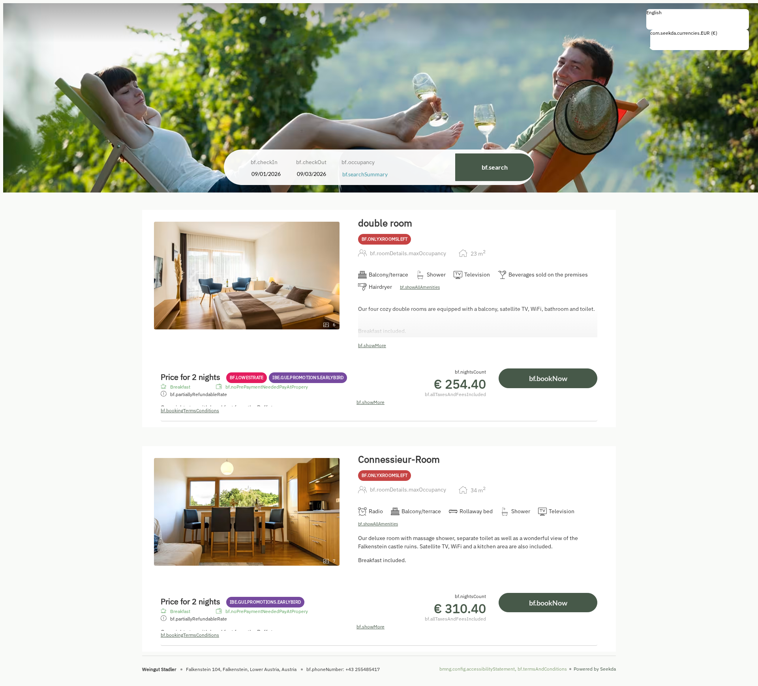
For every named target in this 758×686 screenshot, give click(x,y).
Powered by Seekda (595, 669)
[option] (697, 21)
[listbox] (697, 19)
